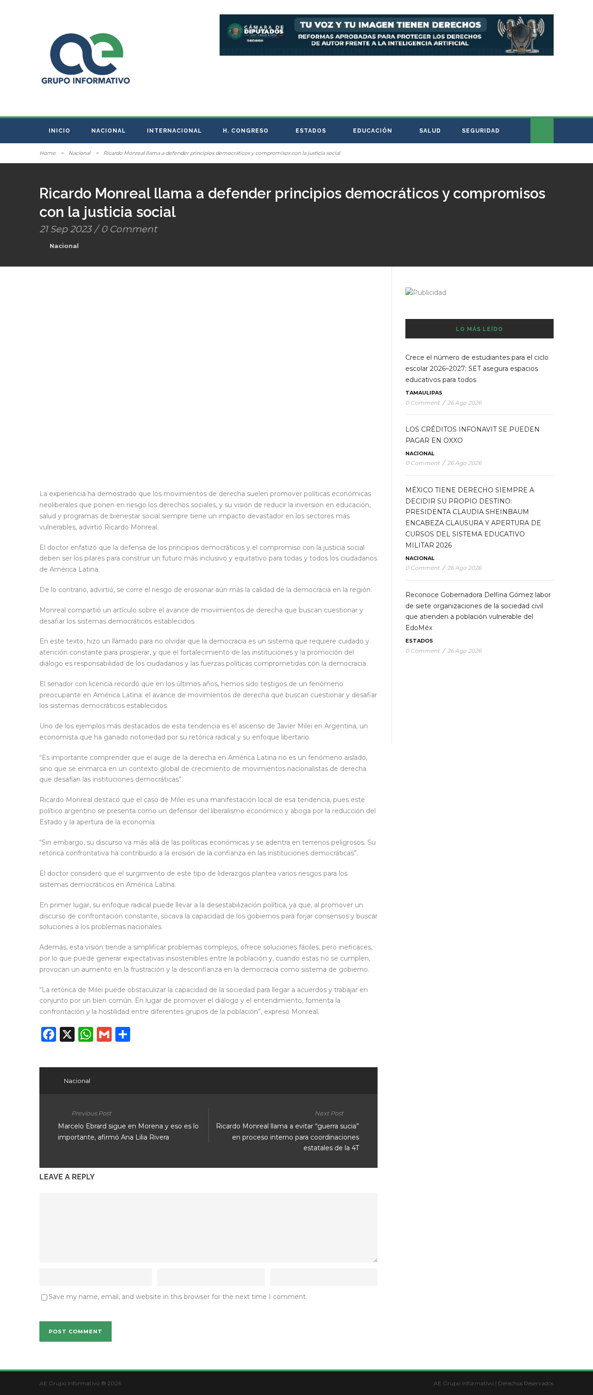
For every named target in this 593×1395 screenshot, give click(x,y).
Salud (430, 130)
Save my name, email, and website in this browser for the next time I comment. (178, 1297)
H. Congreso (246, 130)
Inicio (59, 130)
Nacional (108, 130)
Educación (372, 130)
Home (47, 153)
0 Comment (129, 229)
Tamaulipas (423, 392)
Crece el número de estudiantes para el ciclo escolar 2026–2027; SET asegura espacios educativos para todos (477, 368)
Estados (311, 130)
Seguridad (481, 130)
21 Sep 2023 (65, 229)
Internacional (174, 130)
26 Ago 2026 (464, 402)
